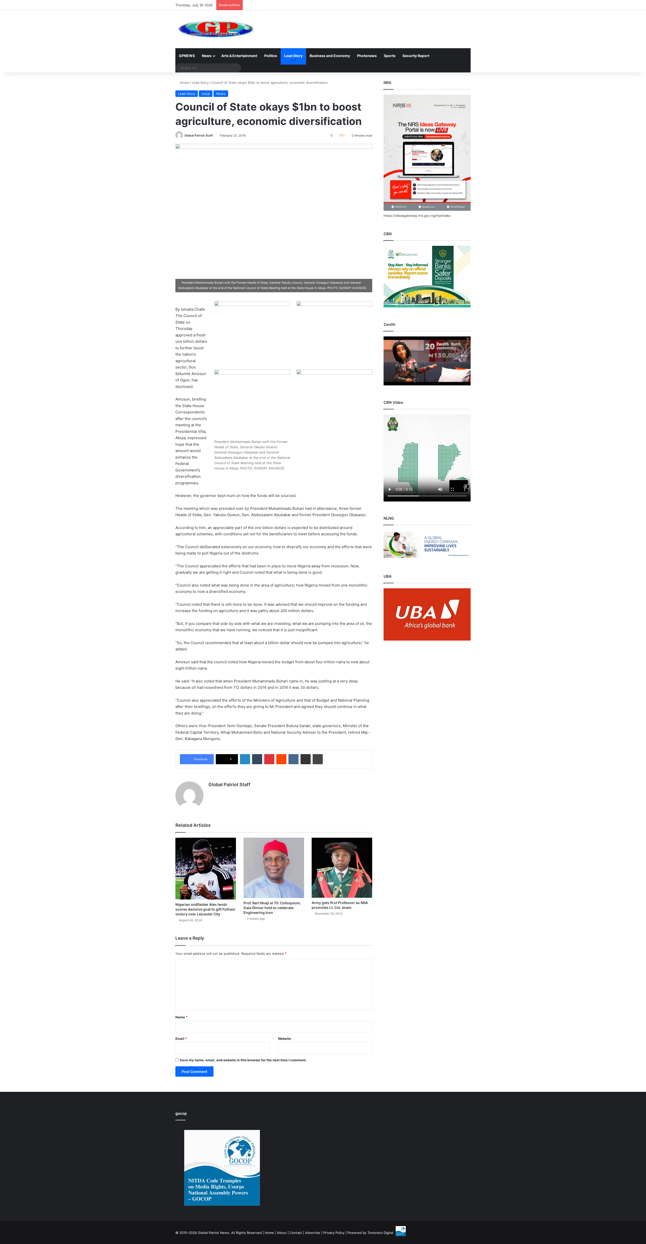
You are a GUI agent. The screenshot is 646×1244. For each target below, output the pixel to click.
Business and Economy (330, 56)
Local (206, 94)
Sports (389, 56)
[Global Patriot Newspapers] (214, 29)
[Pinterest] (269, 759)
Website (284, 1039)
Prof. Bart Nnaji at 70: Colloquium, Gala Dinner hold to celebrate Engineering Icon (272, 908)
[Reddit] (281, 759)
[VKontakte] (293, 759)
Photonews (367, 56)
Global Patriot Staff (198, 135)
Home (184, 83)
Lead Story (293, 56)
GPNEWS (187, 56)
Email (181, 1039)
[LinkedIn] (245, 759)
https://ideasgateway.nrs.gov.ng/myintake (417, 216)
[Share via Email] (306, 759)
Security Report (415, 56)
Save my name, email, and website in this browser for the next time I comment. (243, 1060)
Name (181, 1017)
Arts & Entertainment (239, 56)
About (282, 1233)
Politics (270, 56)
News (206, 56)
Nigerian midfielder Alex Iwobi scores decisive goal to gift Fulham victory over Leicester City (205, 909)
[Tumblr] (257, 759)
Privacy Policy (333, 1233)
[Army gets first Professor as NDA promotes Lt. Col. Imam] (342, 868)
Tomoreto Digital (380, 1233)
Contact (296, 1233)
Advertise (312, 1233)
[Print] (318, 759)
